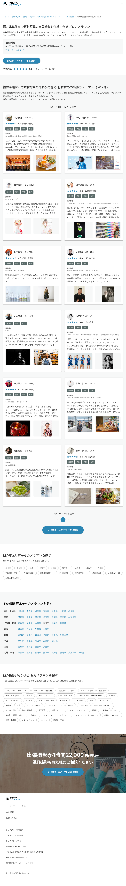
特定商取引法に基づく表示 (16, 846)
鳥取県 (21, 640)
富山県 (29, 623)
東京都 (63, 617)
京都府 (29, 635)
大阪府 (38, 635)
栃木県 (29, 617)
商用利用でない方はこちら (18, 863)
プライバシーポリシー (14, 841)
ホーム (7, 17)
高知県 (46, 646)
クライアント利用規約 (14, 830)
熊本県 (46, 652)
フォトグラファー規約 (14, 835)
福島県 (71, 611)
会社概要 (10, 812)
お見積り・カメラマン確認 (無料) (63, 772)
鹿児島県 (72, 652)
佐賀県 (29, 652)
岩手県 (38, 611)
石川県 (38, 623)
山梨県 (55, 623)
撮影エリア (16, 17)
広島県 (46, 640)
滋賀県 (21, 635)
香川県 (29, 646)
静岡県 (29, 629)
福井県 (25, 17)
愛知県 (38, 629)
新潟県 (21, 623)
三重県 (46, 629)
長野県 (63, 623)
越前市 (32, 17)
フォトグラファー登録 (16, 806)
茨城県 (21, 617)
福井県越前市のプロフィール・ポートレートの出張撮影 (56, 17)
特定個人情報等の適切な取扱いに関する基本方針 (25, 852)
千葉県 (55, 617)
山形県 (63, 611)
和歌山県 (64, 635)
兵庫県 (46, 635)
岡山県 (38, 640)
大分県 (55, 652)
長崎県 (38, 652)
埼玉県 (46, 617)
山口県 (55, 640)
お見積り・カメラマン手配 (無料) (21, 60)
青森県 (29, 611)
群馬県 (38, 617)
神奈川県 (72, 617)
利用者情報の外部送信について (18, 857)
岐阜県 (21, 629)
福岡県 (21, 652)
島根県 (29, 640)
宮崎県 (63, 652)
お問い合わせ (12, 818)
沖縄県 (82, 652)
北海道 (21, 611)
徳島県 (21, 646)
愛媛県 (38, 646)
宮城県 (46, 611)
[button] (8, 568)
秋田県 (55, 611)
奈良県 (55, 635)
